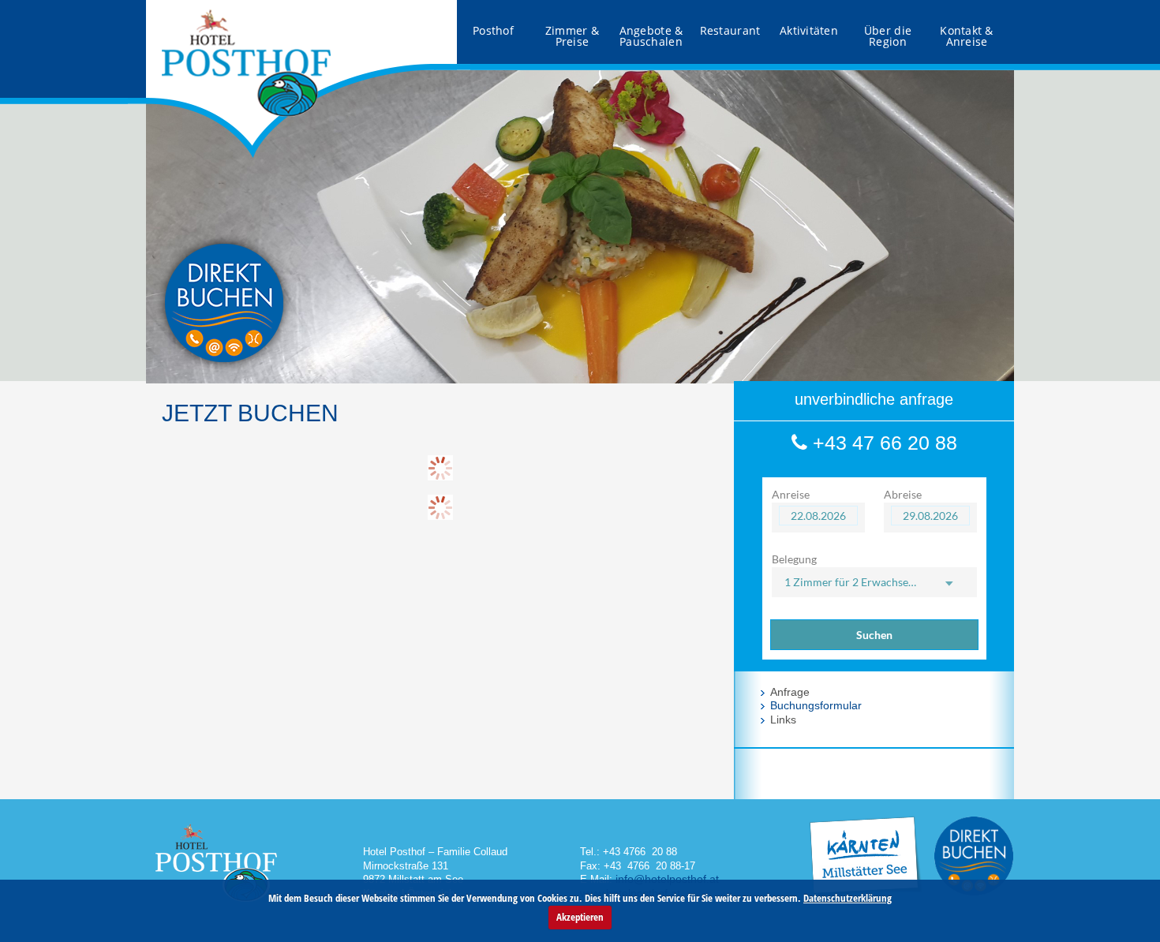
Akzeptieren (580, 917)
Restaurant (730, 30)
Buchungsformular (816, 705)
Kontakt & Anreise (966, 36)
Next (993, 221)
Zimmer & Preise (572, 36)
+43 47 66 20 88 (882, 443)
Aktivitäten (809, 30)
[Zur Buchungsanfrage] (973, 854)
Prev (166, 221)
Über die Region (887, 36)
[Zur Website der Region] (865, 814)
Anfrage (790, 692)
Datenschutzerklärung (847, 898)
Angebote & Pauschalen (651, 36)
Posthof (493, 30)
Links (783, 719)
